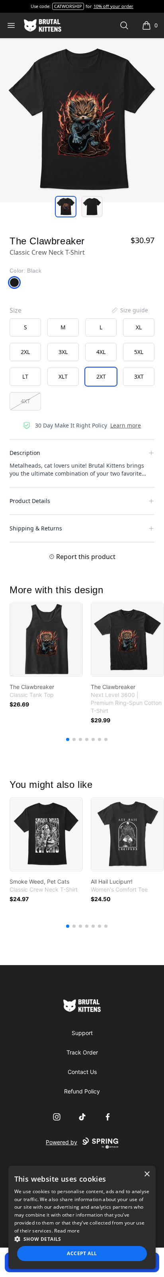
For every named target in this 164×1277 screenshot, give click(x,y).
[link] (46, 639)
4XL (100, 352)
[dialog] (82, 1217)
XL (139, 327)
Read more (67, 1230)
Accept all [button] (82, 1253)
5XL (138, 352)
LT (25, 376)
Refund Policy (82, 1091)
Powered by (61, 1142)
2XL (25, 352)
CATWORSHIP (68, 6)
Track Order (82, 1052)
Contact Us (82, 1071)
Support (82, 1032)
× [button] (147, 1174)
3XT (139, 376)
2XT (101, 376)
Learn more (125, 425)
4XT (25, 401)
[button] (82, 1239)
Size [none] (15, 310)
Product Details (30, 501)
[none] (129, 310)
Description (25, 453)
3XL (63, 352)
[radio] (25, 327)
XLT (63, 376)
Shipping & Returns (36, 528)
